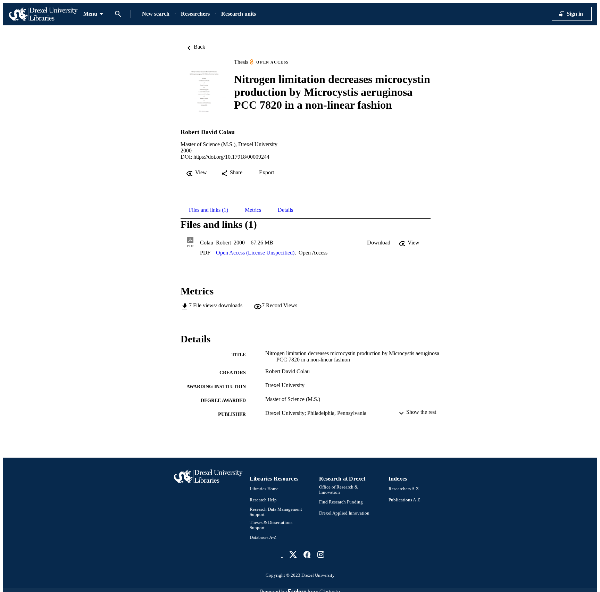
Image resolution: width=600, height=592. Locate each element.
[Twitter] (293, 554)
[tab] (208, 210)
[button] (378, 243)
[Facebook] (307, 554)
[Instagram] (321, 554)
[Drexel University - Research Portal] (43, 14)
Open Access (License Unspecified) (255, 253)
